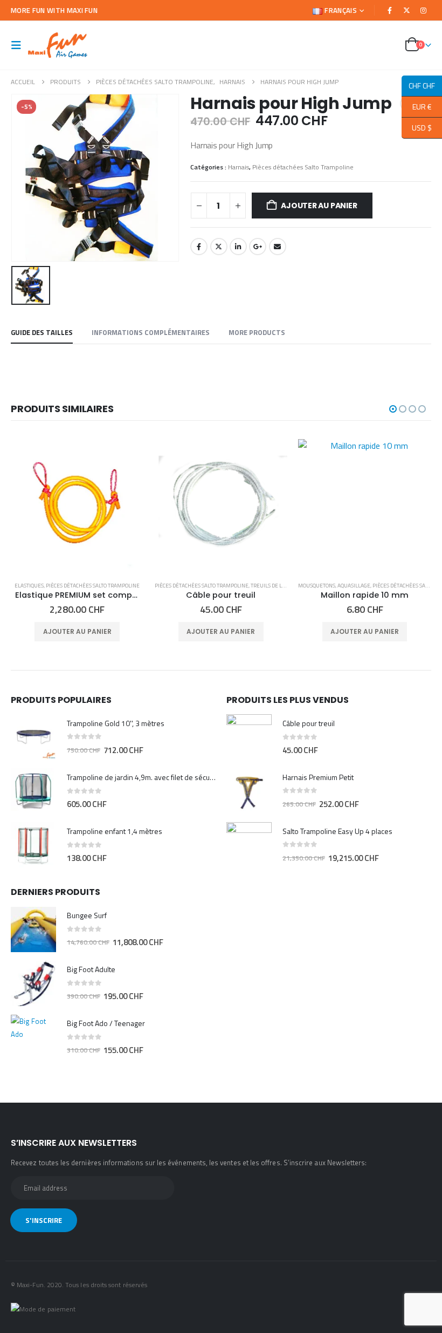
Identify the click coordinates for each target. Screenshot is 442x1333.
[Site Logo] (57, 45)
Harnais (238, 167)
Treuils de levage (131, 586)
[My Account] (361, 45)
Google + (257, 246)
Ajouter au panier (319, 205)
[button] (19, 45)
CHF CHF (418, 85)
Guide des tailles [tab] (42, 332)
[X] (407, 10)
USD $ (417, 127)
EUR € (417, 106)
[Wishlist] (387, 45)
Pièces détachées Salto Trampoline (303, 167)
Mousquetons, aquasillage (191, 586)
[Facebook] (390, 10)
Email (277, 246)
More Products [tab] (257, 332)
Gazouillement (218, 246)
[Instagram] (424, 10)
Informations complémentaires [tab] (151, 332)
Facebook (199, 246)
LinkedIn (238, 246)
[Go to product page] (77, 505)
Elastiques (317, 586)
